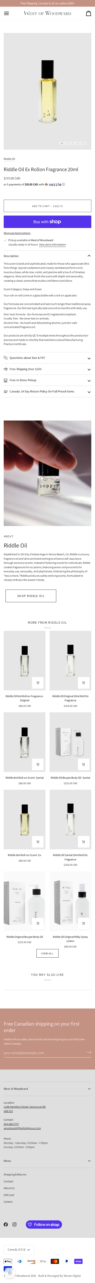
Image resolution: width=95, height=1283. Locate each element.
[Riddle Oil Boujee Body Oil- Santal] (70, 742)
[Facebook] (6, 1224)
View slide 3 (72, 143)
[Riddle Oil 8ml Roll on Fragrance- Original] (24, 660)
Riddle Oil (9, 159)
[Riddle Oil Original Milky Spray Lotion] (70, 901)
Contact (8, 1181)
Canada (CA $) (17, 1249)
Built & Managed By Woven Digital (59, 1276)
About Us (9, 1188)
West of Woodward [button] (16, 1089)
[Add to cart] (38, 683)
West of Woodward (18, 1276)
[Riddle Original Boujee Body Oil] (24, 901)
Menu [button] (7, 1161)
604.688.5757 (11, 1124)
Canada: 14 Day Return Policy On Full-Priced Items (41, 391)
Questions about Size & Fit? (27, 358)
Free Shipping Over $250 (25, 369)
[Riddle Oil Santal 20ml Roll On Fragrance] (70, 819)
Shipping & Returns (15, 1174)
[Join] (87, 1052)
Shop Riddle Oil (31, 596)
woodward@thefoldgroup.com (22, 1128)
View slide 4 (77, 143)
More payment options (17, 233)
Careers (8, 1202)
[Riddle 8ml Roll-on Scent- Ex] (24, 819)
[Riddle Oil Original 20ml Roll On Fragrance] (70, 660)
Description (11, 256)
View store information (52, 244)
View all (47, 953)
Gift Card (9, 1195)
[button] (47, 184)
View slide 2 (67, 143)
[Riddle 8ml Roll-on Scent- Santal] (24, 742)
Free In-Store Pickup (22, 380)
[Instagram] (14, 1224)
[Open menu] (11, 13)
